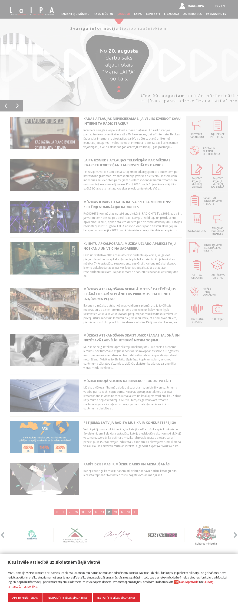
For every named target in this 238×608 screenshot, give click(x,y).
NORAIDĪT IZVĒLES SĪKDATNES (67, 598)
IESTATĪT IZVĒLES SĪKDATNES (116, 598)
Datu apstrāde (189, 582)
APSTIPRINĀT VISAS (25, 598)
